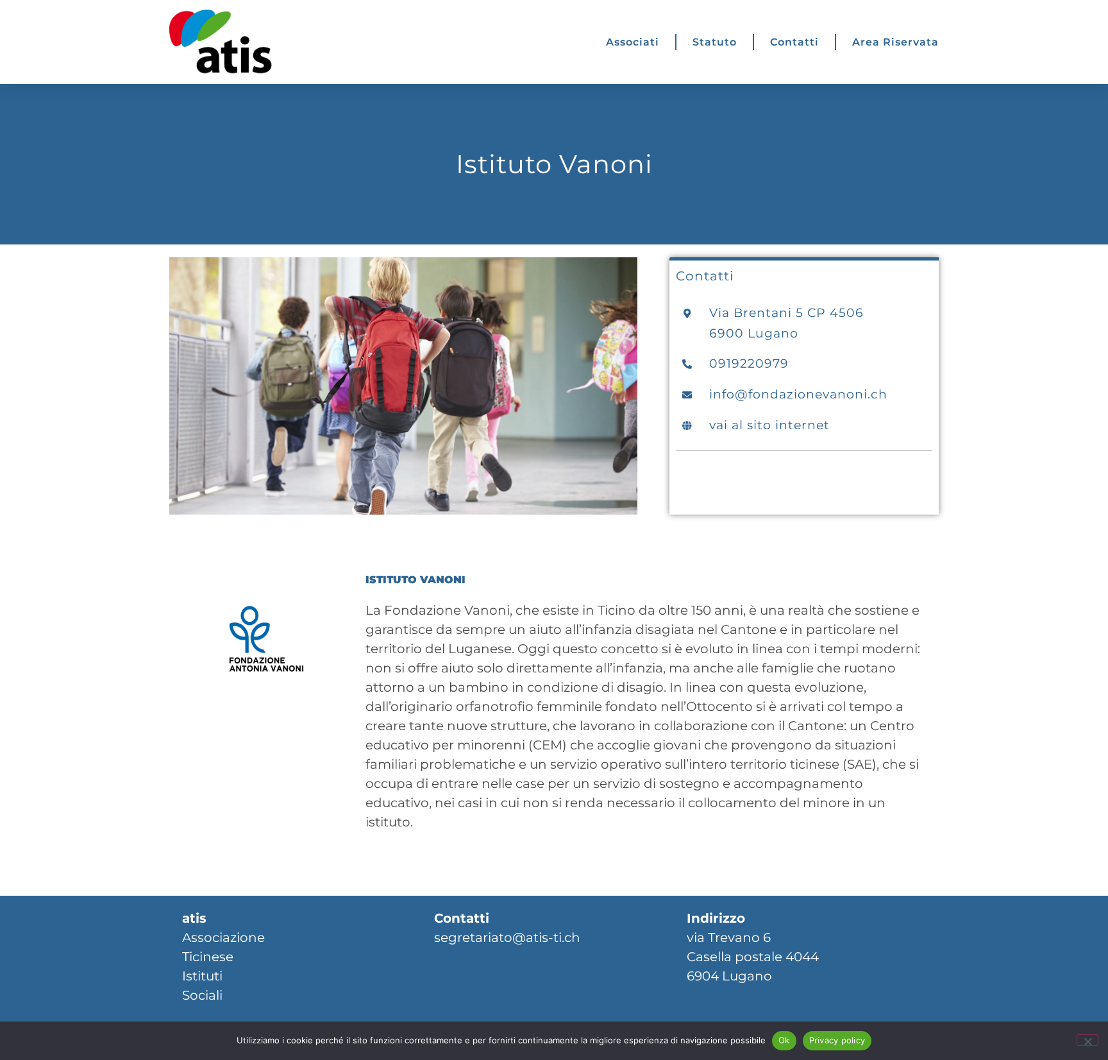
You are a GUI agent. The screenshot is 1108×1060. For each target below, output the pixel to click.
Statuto (714, 42)
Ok (784, 1040)
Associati (632, 42)
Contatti (794, 42)
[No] (1087, 1040)
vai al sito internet (769, 424)
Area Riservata (895, 42)
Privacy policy (837, 1040)
